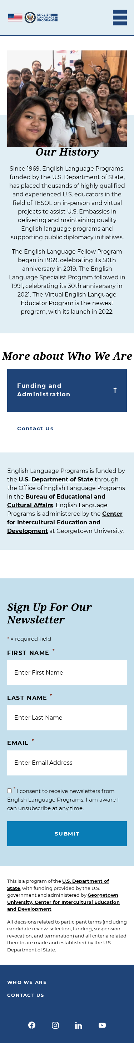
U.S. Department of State (56, 479)
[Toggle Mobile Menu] (120, 17)
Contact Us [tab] (35, 428)
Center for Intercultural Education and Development (65, 522)
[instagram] (55, 1025)
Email (20, 742)
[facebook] (32, 1025)
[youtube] (102, 1025)
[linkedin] (79, 1025)
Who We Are (27, 982)
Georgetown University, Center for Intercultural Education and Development (63, 902)
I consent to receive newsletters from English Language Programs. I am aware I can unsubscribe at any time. (63, 800)
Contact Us (25, 995)
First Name (31, 652)
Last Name (30, 697)
